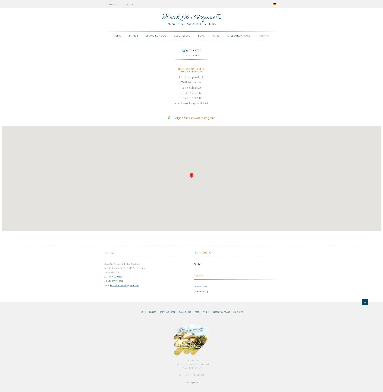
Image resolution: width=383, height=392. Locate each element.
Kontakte (263, 36)
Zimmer (133, 36)
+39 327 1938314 (193, 98)
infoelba (196, 382)
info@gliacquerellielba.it (195, 103)
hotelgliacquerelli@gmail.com (124, 285)
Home (117, 36)
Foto (201, 36)
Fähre (215, 36)
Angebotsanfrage (238, 36)
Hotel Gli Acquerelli (191, 17)
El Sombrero (182, 36)
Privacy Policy (201, 286)
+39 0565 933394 (193, 93)
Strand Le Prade (156, 36)
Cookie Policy (201, 291)
